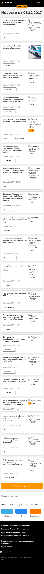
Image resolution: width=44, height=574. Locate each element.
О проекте (5, 525)
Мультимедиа (19, 138)
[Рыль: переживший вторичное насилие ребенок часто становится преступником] (34, 402)
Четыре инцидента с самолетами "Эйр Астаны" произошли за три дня (13, 99)
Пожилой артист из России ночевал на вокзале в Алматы (14, 381)
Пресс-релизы (23, 529)
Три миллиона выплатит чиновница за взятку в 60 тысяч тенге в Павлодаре (13, 317)
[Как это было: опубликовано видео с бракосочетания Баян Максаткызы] (34, 361)
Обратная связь (7, 547)
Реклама (13, 529)
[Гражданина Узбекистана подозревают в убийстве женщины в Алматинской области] (34, 198)
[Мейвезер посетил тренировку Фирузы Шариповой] (34, 441)
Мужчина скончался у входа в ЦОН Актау (14, 294)
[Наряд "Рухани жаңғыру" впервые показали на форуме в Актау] (34, 272)
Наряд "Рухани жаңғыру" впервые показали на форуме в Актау (15, 268)
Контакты (5, 529)
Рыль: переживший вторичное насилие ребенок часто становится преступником (15, 402)
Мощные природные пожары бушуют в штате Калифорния (14, 120)
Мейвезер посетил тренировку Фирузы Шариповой (11, 440)
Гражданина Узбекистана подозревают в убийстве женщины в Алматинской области (13, 197)
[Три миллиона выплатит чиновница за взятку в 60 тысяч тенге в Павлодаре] (34, 318)
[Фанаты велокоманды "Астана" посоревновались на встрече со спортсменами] (34, 173)
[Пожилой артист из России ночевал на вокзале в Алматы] (34, 382)
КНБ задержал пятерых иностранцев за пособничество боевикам (13, 462)
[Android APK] (6, 552)
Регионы (7, 38)
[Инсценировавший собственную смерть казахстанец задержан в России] (34, 149)
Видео (6, 138)
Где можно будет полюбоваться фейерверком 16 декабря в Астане (14, 339)
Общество (7, 111)
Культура (38, 505)
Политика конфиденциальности (13, 532)
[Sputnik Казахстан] (7, 4)
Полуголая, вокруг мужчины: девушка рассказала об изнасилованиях (14, 22)
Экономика (7, 89)
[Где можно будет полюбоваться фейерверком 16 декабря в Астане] (34, 338)
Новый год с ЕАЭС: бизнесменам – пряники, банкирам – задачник (13, 75)
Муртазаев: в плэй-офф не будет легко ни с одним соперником (13, 418)
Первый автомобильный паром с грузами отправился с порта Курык (15, 240)
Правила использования (20, 525)
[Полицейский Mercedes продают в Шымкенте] (34, 52)
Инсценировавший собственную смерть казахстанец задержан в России (12, 149)
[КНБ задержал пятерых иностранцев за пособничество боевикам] (34, 465)
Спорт (6, 186)
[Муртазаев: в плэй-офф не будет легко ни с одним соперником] (34, 419)
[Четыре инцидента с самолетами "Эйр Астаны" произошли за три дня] (34, 100)
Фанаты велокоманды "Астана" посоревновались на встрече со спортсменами (14, 170)
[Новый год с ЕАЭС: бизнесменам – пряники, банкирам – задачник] (34, 77)
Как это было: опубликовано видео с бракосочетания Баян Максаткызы (14, 360)
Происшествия (9, 307)
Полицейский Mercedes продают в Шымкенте (12, 47)
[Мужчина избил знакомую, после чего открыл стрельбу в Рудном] (34, 219)
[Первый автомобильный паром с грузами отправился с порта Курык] (34, 244)
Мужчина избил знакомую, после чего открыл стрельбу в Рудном (15, 220)
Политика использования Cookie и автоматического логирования (15, 536)
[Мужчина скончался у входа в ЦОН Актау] (34, 296)
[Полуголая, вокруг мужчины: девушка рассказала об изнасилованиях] (34, 25)
